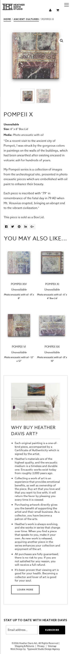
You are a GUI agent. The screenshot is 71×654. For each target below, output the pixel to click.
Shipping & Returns (24, 646)
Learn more (25, 589)
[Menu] (66, 4)
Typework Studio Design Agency (43, 649)
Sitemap (52, 646)
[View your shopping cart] (58, 10)
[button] (61, 40)
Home (7, 19)
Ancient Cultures (26, 19)
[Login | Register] (50, 10)
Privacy (41, 646)
